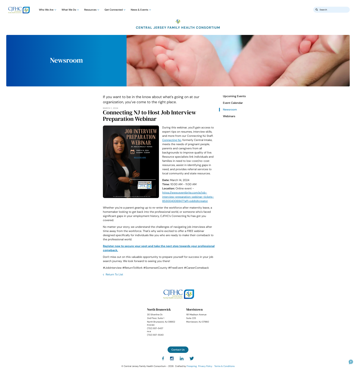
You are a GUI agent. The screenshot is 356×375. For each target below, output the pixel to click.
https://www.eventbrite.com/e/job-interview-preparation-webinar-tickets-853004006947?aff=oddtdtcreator (188, 197)
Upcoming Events (234, 96)
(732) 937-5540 (155, 334)
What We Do (69, 9)
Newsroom (230, 109)
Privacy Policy (205, 366)
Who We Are (46, 9)
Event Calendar (233, 103)
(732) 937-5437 (155, 328)
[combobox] (331, 10)
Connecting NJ (171, 140)
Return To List (114, 274)
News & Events (139, 9)
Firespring (192, 366)
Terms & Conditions (224, 366)
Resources (90, 9)
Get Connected (114, 9)
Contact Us (178, 349)
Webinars (229, 116)
